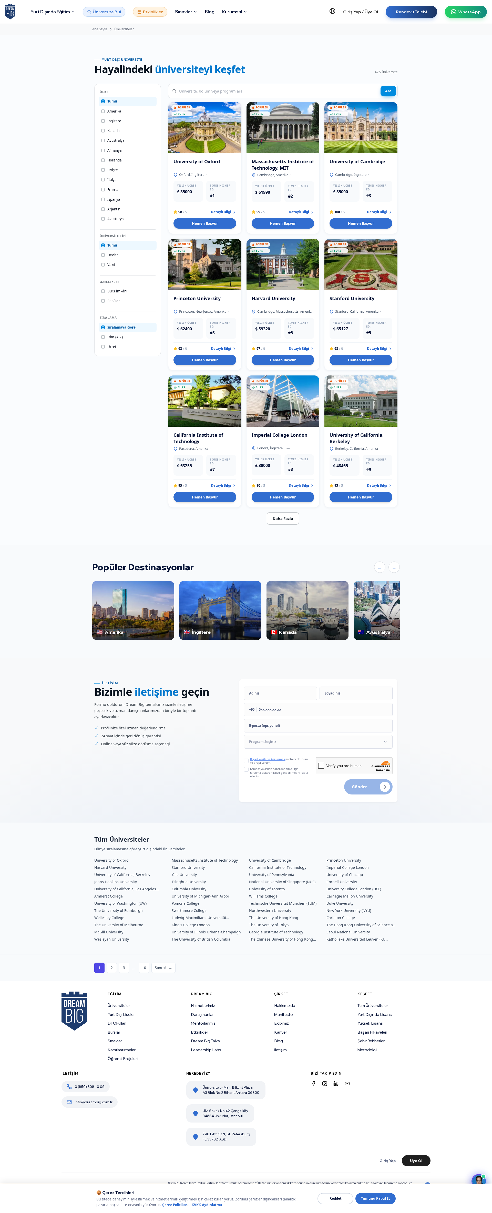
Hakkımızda (284, 1005)
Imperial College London (347, 867)
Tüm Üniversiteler (372, 1005)
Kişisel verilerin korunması (267, 759)
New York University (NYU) (348, 910)
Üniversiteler (124, 29)
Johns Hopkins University (115, 881)
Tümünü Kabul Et (375, 1198)
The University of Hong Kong (273, 917)
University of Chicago (344, 874)
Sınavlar (183, 11)
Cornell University (341, 881)
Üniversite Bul (107, 11)
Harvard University (110, 867)
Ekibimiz (281, 1023)
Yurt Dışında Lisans (374, 1014)
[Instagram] (324, 1083)
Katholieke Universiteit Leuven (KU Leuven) (355, 939)
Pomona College (185, 903)
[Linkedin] (336, 1083)
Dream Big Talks (205, 1040)
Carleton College (340, 917)
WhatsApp (469, 11)
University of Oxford (111, 860)
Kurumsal (232, 11)
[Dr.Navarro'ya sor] (478, 1181)
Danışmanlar (202, 1014)
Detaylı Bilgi (221, 212)
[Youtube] (347, 1083)
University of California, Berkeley (122, 874)
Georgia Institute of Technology (276, 932)
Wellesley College (109, 917)
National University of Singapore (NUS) (282, 881)
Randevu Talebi (411, 11)
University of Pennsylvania (271, 874)
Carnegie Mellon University (349, 896)
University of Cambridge (270, 860)
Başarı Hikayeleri (372, 1032)
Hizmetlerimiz (203, 1005)
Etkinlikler (153, 11)
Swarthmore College (189, 910)
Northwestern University (270, 910)
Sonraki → (163, 967)
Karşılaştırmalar (122, 1049)
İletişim (280, 1049)
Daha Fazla (283, 518)
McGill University (108, 932)
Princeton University (343, 860)
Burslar (114, 1032)
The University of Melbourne (118, 924)
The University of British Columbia (201, 939)
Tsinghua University (189, 881)
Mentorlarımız (203, 1023)
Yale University (184, 874)
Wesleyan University (111, 939)
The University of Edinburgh (118, 910)
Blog (209, 11)
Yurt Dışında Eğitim (50, 11)
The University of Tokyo (269, 924)
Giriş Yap (388, 1160)
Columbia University (189, 888)
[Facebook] (313, 1083)
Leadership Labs (206, 1049)
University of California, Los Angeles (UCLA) (125, 889)
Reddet (336, 1198)
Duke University (339, 903)
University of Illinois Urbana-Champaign (206, 932)
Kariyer (280, 1032)
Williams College (263, 896)
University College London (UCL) (353, 888)
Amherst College (108, 896)
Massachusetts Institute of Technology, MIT (205, 860)
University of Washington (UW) (120, 903)
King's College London (191, 924)
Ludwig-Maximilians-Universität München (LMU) (199, 917)
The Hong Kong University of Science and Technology (361, 924)
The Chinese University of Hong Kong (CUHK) (281, 939)
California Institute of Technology (277, 867)
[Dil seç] (332, 11)
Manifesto (283, 1014)
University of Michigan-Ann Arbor (200, 896)
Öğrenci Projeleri (123, 1058)
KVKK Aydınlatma (207, 1204)
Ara (388, 90)
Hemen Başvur (205, 223)
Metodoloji (367, 1049)
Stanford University (188, 867)
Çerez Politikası (175, 1204)
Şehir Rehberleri (371, 1040)
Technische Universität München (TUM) (282, 903)
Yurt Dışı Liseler (121, 1014)
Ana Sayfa (99, 29)
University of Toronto (267, 888)
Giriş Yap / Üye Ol (360, 11)
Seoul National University (348, 932)
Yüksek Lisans (370, 1023)
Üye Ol (416, 1160)
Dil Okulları (117, 1023)
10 (144, 967)
